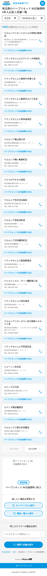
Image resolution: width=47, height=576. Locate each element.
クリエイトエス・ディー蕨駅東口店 (21, 281)
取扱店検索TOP (21, 3)
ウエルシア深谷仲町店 (14, 220)
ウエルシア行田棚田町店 (15, 240)
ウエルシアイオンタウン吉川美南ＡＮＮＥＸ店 (23, 322)
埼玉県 (7, 18)
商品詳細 (23, 482)
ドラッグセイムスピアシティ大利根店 (22, 58)
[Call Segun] (40, 40)
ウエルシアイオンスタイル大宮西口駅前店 (23, 34)
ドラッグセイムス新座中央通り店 (20, 79)
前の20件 (14, 449)
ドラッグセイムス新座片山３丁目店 (21, 99)
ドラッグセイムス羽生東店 (16, 301)
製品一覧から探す (25, 513)
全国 (14, 552)
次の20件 (32, 449)
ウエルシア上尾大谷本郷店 (16, 427)
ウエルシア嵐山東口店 (14, 139)
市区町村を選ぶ (29, 18)
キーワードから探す (25, 505)
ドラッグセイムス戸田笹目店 (17, 347)
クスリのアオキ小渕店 (14, 180)
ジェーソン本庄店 (12, 367)
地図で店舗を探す (25, 545)
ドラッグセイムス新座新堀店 (17, 260)
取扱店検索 (6, 552)
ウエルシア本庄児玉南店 (15, 200)
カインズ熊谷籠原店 (13, 407)
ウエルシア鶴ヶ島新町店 (15, 159)
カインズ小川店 (11, 387)
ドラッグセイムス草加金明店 (17, 119)
